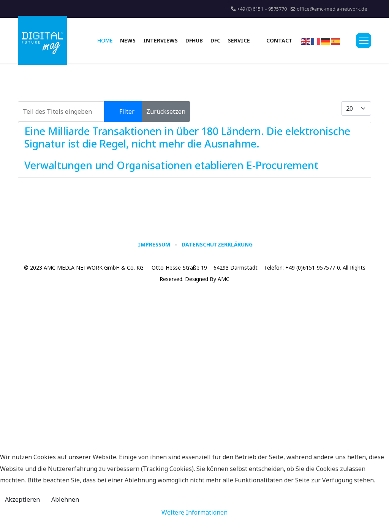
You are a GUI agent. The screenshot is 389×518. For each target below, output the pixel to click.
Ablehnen (65, 499)
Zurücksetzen (165, 111)
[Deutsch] (326, 40)
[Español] (336, 40)
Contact (279, 40)
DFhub (194, 40)
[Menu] (363, 40)
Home (104, 40)
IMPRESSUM (154, 244)
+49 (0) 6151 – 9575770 (262, 9)
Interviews (160, 40)
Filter (126, 111)
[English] (306, 40)
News (128, 40)
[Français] (316, 40)
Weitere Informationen (194, 512)
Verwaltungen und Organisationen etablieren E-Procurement (171, 165)
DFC (215, 40)
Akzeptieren (22, 499)
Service (239, 40)
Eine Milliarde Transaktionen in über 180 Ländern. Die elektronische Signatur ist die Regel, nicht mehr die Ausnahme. (187, 137)
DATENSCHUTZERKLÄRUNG (217, 244)
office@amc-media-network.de (332, 9)
